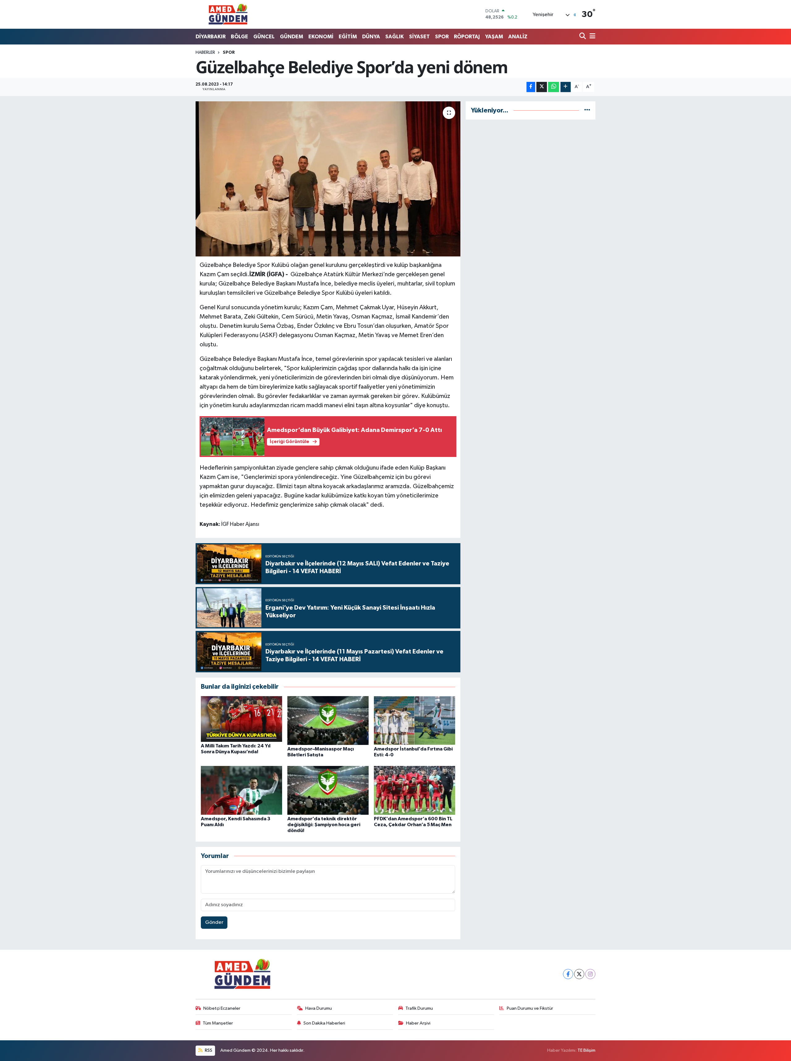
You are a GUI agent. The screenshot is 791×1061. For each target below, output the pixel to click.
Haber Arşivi (418, 1023)
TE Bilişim (586, 1050)
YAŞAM (494, 36)
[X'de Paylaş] (541, 87)
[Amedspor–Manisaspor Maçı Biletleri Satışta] (328, 720)
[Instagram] (590, 974)
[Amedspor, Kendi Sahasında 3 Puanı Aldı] (241, 790)
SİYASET (419, 36)
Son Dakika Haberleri (324, 1023)
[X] (579, 974)
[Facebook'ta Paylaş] (531, 87)
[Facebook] (568, 974)
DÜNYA (371, 36)
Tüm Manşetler (218, 1023)
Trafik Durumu (419, 1008)
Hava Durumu (318, 1008)
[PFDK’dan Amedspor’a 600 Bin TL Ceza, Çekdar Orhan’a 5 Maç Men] (414, 790)
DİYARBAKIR (211, 36)
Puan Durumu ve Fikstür (530, 1008)
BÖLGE (239, 36)
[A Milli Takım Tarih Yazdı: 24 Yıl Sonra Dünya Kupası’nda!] (241, 718)
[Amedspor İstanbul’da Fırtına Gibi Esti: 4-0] (414, 720)
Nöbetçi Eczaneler (221, 1008)
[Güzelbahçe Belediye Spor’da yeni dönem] (328, 178)
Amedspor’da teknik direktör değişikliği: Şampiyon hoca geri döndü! (323, 824)
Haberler (205, 52)
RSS (208, 1050)
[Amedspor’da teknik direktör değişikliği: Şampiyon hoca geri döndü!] (328, 790)
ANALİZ (517, 36)
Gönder (214, 922)
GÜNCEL (264, 36)
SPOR (442, 36)
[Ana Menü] (591, 36)
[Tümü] (587, 110)
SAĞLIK (394, 36)
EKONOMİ (320, 36)
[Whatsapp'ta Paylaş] (553, 87)
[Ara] (583, 36)
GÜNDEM (291, 36)
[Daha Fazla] (565, 87)
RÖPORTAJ (467, 36)
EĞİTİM (348, 36)
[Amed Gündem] (228, 14)
